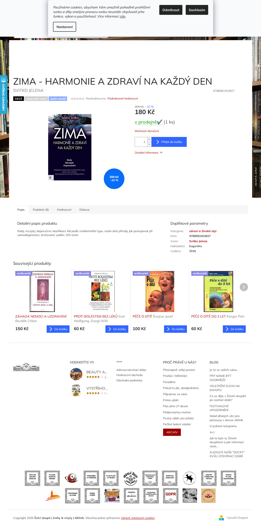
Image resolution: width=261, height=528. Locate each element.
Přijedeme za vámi (175, 394)
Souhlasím (197, 10)
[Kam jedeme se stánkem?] (190, 495)
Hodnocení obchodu (129, 375)
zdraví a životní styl (202, 231)
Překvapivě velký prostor (179, 370)
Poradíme (169, 382)
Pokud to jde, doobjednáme (181, 388)
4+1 (212, 432)
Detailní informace (147, 152)
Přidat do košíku (171, 142)
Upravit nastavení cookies (138, 518)
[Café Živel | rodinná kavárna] (71, 478)
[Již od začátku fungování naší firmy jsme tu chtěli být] (131, 495)
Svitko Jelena (198, 241)
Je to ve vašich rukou (223, 370)
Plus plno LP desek (175, 406)
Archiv (172, 432)
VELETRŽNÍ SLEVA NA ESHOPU (225, 388)
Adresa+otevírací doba (131, 370)
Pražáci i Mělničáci (175, 376)
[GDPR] (170, 495)
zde (122, 16)
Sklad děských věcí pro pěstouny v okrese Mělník (226, 418)
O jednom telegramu (223, 426)
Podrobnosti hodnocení (122, 98)
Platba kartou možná (176, 412)
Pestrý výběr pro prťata (178, 418)
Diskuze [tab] (84, 209)
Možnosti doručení (147, 131)
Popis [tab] (21, 209)
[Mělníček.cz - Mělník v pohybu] (53, 495)
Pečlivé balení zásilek (177, 424)
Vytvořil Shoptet (237, 518)
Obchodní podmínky (129, 380)
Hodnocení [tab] (64, 209)
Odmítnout (170, 10)
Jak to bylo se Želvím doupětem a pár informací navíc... (227, 442)
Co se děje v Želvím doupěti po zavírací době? (228, 398)
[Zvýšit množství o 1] (149, 139)
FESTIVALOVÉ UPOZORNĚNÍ (219, 408)
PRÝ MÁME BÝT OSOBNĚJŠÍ (220, 378)
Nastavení (65, 27)
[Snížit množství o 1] (149, 144)
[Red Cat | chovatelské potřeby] (112, 495)
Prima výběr (171, 400)
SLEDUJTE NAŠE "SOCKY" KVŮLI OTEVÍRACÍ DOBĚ (227, 454)
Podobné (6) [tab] (41, 209)
